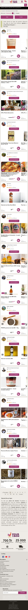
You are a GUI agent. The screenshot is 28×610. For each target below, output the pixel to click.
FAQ (1, 577)
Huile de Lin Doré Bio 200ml (8, 205)
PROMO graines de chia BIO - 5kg (10, 327)
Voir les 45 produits (14, 343)
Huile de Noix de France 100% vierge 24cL (10, 266)
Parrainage (2, 564)
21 (16, 494)
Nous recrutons (3, 580)
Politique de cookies (13, 606)
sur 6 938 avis (14, 433)
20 (13, 494)
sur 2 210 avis (14, 156)
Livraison (2, 562)
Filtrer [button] (21, 17)
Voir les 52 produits (14, 466)
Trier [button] (7, 17)
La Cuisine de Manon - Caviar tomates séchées (8, 389)
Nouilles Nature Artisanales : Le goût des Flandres (10, 236)
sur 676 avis (14, 126)
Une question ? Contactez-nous (6, 576)
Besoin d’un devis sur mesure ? (6, 583)
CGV (13, 602)
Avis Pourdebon (3, 568)
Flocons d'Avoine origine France (9, 450)
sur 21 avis (12, 248)
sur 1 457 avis (14, 95)
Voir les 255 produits (14, 190)
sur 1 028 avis (14, 33)
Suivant (21, 494)
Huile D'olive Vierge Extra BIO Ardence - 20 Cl (9, 82)
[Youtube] (6, 557)
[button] (13, 13)
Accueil (3, 10)
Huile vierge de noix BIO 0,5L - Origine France (9, 297)
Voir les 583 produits (14, 159)
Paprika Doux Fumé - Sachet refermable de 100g (8, 51)
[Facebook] (3, 557)
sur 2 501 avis (14, 341)
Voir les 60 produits (14, 251)
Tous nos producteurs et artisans (6, 571)
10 (10, 494)
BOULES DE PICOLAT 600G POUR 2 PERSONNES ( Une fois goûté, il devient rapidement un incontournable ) (10, 174)
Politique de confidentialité (21, 599)
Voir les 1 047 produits (14, 36)
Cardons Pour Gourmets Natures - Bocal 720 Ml (10, 143)
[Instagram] (9, 557)
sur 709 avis (14, 187)
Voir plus (5, 26)
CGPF (13, 603)
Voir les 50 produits (14, 282)
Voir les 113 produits (14, 374)
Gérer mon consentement (13, 608)
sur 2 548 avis (14, 464)
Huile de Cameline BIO (7, 358)
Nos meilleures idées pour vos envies (7, 569)
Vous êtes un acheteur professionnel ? (7, 581)
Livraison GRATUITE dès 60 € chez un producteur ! (11, 7)
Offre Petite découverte (7, 112)
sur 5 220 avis (14, 218)
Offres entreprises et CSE (5, 586)
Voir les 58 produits (14, 405)
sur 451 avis (14, 402)
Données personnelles (13, 607)
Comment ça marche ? (4, 561)
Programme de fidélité (4, 565)
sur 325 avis (14, 64)
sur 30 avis (14, 371)
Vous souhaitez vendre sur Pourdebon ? (8, 584)
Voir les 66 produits (14, 128)
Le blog (1, 572)
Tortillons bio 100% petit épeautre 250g (10, 420)
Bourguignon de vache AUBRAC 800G (9, 481)
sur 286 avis (14, 310)
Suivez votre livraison (4, 578)
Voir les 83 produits (14, 67)
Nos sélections (3, 566)
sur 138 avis (14, 279)
